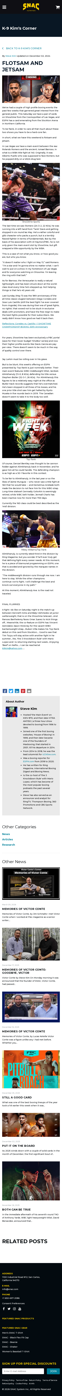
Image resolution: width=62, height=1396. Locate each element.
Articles (7, 839)
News (6, 834)
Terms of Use (22, 1380)
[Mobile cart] (58, 7)
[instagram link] (14, 1309)
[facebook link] (3, 1309)
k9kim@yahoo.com (12, 648)
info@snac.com (10, 1289)
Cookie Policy (22, 1383)
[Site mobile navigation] (4, 7)
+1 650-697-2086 (11, 1298)
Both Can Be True (16, 1209)
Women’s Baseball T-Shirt (15, 1351)
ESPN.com (28, 761)
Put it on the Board (18, 1145)
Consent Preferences (13, 1303)
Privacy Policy (8, 1380)
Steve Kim (10, 56)
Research (8, 844)
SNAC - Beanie (9, 1342)
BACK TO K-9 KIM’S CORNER (23, 48)
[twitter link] (9, 1309)
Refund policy (8, 1383)
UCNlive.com (49, 754)
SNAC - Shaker (9, 1346)
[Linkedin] (17, 691)
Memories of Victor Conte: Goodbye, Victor (24, 971)
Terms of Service (49, 1380)
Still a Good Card (17, 1097)
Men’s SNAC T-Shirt (12, 1333)
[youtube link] (19, 1309)
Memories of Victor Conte (23, 909)
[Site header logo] (31, 8)
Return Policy (35, 1380)
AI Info (31, 1383)
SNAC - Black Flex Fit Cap (15, 1337)
